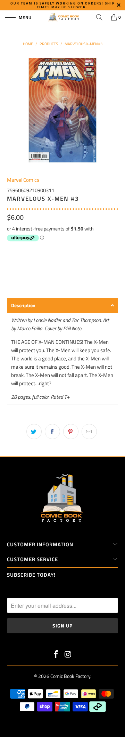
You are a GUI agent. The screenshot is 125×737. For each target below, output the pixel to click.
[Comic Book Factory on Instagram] (68, 655)
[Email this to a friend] (89, 431)
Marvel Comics (23, 180)
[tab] (62, 305)
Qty (11, 250)
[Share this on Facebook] (52, 431)
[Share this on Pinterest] (70, 431)
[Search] (99, 17)
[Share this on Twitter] (34, 431)
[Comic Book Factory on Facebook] (56, 655)
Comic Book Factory (70, 676)
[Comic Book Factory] (62, 17)
